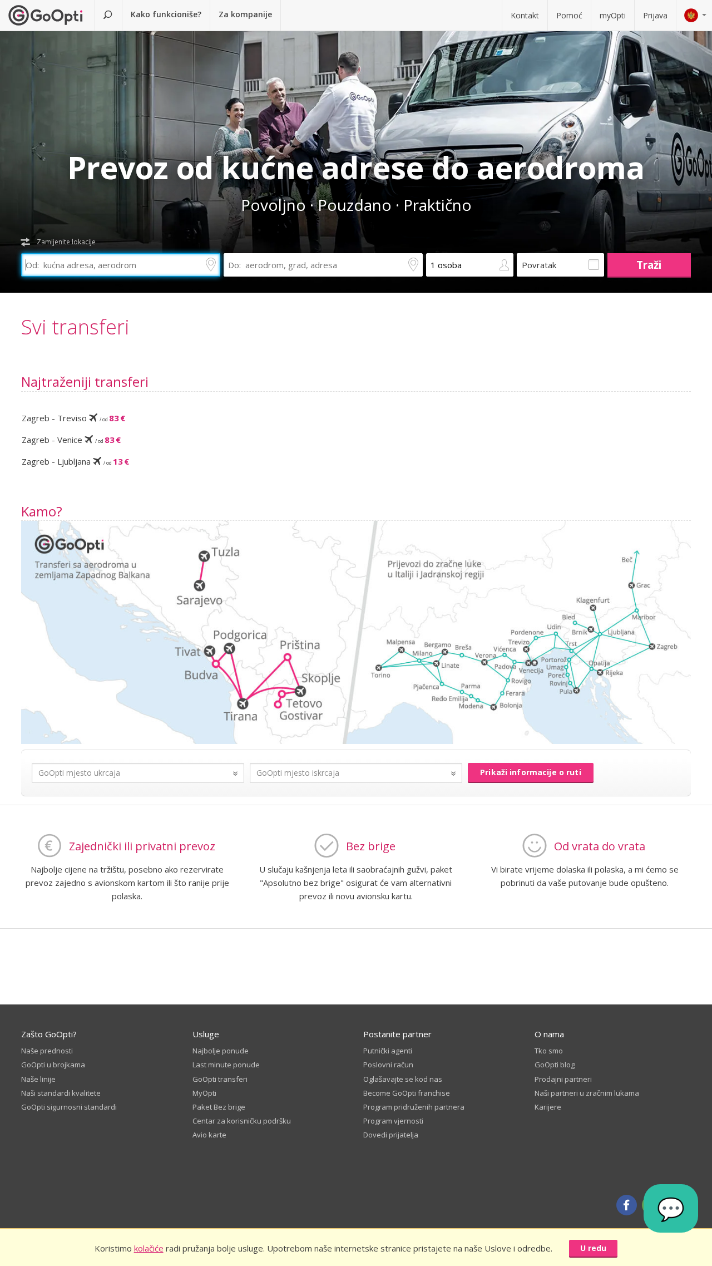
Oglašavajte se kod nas (402, 1079)
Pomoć (569, 15)
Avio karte (209, 1135)
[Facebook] (626, 1205)
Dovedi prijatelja (390, 1135)
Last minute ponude (226, 1065)
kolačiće (149, 1248)
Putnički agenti (387, 1051)
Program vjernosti (393, 1121)
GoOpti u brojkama (53, 1065)
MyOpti (204, 1093)
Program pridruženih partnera (413, 1107)
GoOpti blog (555, 1065)
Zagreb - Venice (71, 439)
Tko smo (549, 1051)
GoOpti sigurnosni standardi (69, 1107)
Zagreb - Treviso (73, 417)
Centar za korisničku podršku (241, 1121)
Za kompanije (245, 14)
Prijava (655, 15)
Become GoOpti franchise (406, 1093)
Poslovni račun (388, 1065)
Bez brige (370, 846)
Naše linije (38, 1079)
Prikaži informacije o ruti (530, 772)
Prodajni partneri (563, 1079)
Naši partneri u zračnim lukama (587, 1093)
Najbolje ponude (220, 1051)
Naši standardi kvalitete (61, 1093)
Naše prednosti (47, 1051)
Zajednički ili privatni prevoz (142, 846)
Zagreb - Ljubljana (75, 461)
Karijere (548, 1107)
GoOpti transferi (220, 1079)
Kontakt (525, 15)
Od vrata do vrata (599, 846)
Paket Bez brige (218, 1107)
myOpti (613, 15)
